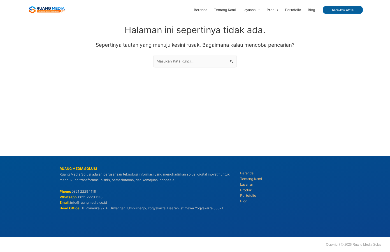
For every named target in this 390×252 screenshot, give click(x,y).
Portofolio (248, 195)
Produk (246, 190)
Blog (243, 201)
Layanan (246, 184)
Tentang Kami (251, 179)
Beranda (246, 173)
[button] (258, 10)
